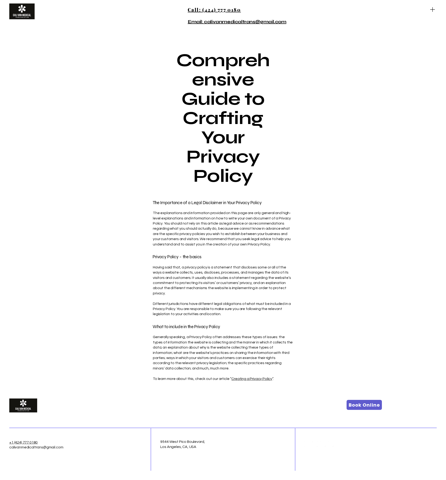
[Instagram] (315, 444)
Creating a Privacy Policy (251, 379)
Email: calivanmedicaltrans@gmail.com (237, 22)
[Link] (323, 444)
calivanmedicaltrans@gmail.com (36, 447)
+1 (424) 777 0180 (23, 442)
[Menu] (432, 9)
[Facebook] (307, 444)
